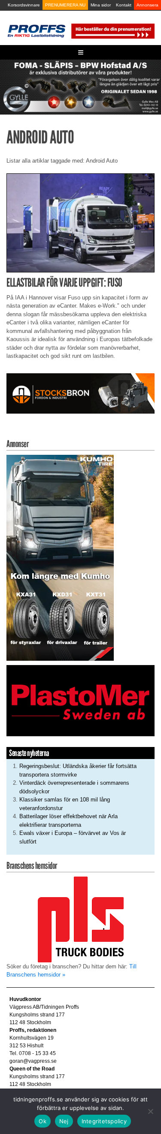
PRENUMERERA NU (65, 5)
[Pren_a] (112, 30)
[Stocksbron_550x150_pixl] (80, 393)
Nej (64, 1121)
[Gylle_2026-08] (80, 86)
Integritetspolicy (104, 1121)
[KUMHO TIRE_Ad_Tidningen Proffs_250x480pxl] (60, 557)
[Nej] (150, 1111)
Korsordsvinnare (24, 5)
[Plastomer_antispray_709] (80, 700)
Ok (42, 1121)
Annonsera (147, 5)
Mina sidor (101, 5)
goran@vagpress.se (33, 1061)
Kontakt (123, 5)
